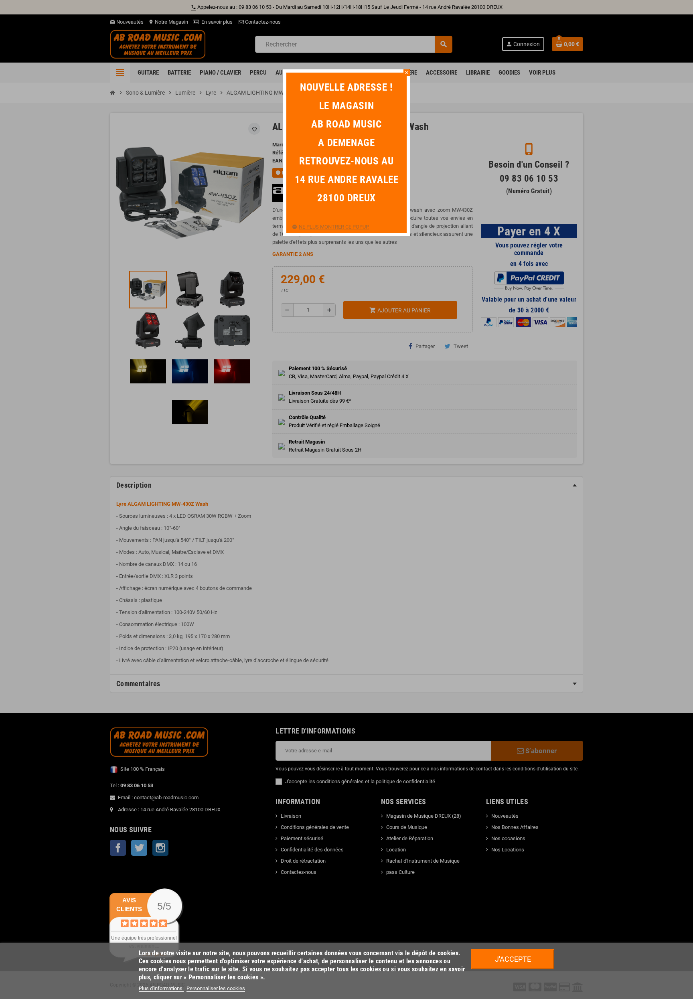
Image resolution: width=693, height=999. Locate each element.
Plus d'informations (161, 988)
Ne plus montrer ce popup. (334, 227)
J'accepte (513, 959)
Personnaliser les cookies (215, 988)
